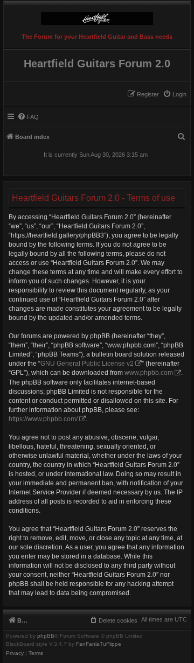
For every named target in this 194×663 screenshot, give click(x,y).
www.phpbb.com (148, 372)
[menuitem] (174, 94)
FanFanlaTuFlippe (98, 644)
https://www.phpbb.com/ (43, 419)
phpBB (45, 636)
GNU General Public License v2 (87, 363)
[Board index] (97, 15)
